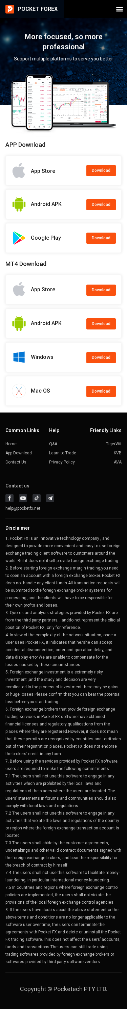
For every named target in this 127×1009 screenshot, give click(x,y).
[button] (119, 9)
